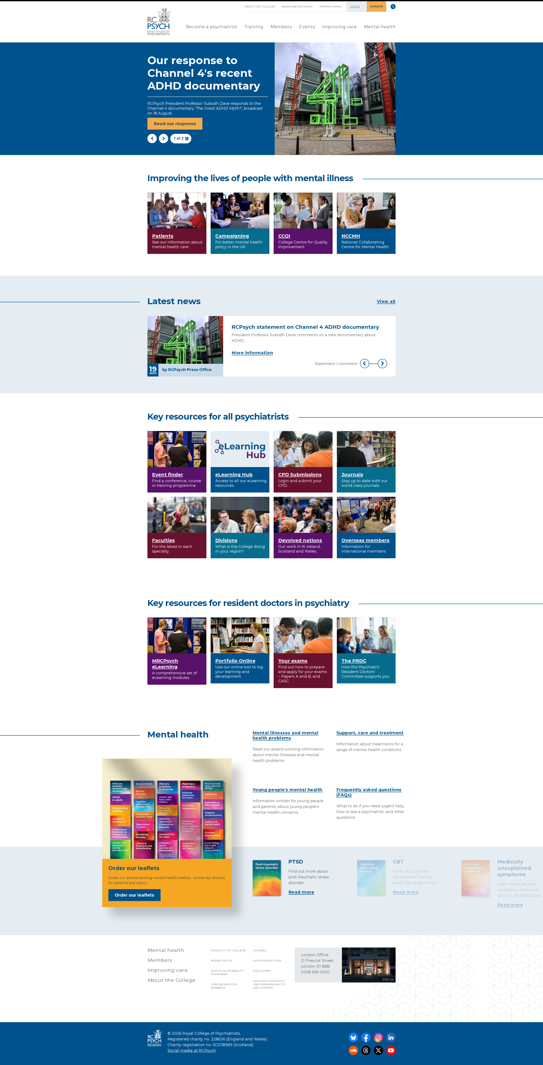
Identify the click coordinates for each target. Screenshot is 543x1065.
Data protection (267, 960)
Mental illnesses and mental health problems (286, 735)
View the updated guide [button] (181, 119)
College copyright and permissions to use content (269, 984)
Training (253, 26)
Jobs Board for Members (224, 986)
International (331, 6)
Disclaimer (262, 970)
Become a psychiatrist (211, 26)
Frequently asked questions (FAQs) (369, 792)
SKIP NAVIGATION (237, 5)
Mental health (380, 26)
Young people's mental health (287, 789)
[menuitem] (211, 27)
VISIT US (388, 979)
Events (307, 26)
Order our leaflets (134, 895)
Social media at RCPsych (192, 1050)
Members (281, 26)
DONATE (376, 6)
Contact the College (228, 950)
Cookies (259, 950)
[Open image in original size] (159, 21)
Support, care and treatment (370, 732)
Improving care (339, 26)
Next (163, 138)
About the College (259, 6)
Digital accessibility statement (227, 972)
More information (252, 352)
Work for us (221, 960)
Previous (152, 138)
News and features (297, 6)
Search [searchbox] (393, 6)
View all (386, 301)
